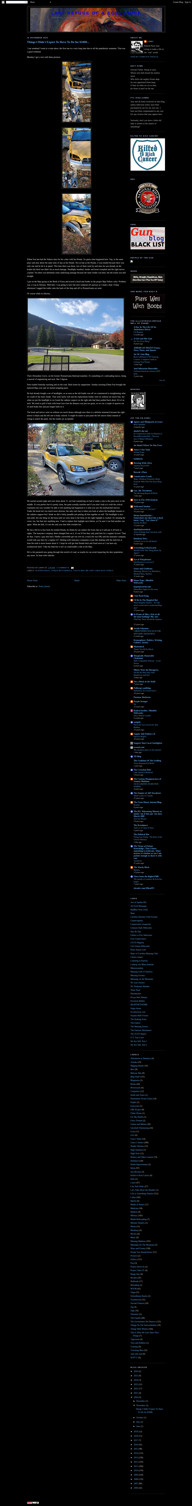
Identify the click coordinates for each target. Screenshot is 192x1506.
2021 (136, 1393)
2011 (136, 1466)
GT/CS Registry (137, 942)
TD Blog (137, 756)
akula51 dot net (141, 431)
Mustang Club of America (141, 972)
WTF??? (134, 1358)
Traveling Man (136, 1350)
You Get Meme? (140, 819)
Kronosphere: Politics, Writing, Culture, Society (148, 641)
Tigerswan (134, 1339)
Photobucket (135, 994)
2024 (136, 1380)
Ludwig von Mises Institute (142, 964)
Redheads (134, 1281)
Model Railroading (138, 1219)
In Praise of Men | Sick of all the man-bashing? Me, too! (147, 615)
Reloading (134, 1285)
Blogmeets (134, 1080)
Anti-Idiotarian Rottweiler (146, 368)
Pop (132, 1263)
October (140, 1417)
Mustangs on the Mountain (141, 979)
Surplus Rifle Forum (139, 1015)
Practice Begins (140, 736)
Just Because (135, 1172)
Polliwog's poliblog (142, 688)
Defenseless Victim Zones (141, 1099)
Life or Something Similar (141, 1193)
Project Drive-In (137, 1267)
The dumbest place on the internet (147, 750)
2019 (136, 1431)
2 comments (63, 568)
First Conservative (138, 939)
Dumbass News (140, 539)
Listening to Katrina (139, 961)
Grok (132, 1131)
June (138, 1426)
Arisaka (133, 1062)
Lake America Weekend (143, 772)
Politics (133, 1259)
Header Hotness (137, 1146)
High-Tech (135, 1153)
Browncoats (135, 1088)
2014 (136, 1453)
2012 (136, 1462)
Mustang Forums (137, 975)
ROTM (133, 1289)
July (138, 1422)
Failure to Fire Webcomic (141, 935)
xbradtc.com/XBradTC (144, 888)
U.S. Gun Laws (137, 1037)
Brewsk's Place (140, 472)
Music (133, 1237)
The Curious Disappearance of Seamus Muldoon (147, 780)
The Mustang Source (139, 1026)
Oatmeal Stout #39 (141, 465)
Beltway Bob (135, 1073)
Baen (132, 913)
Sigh (132, 1311)
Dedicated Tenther (142, 506)
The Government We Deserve (143, 1321)
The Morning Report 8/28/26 (145, 493)
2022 (136, 1388)
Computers (135, 1091)
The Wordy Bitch (141, 867)
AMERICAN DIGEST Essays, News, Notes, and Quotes (147, 349)
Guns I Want (135, 1139)
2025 (136, 1376)
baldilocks (138, 459)
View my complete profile (144, 57)
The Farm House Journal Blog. (148, 802)
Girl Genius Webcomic (140, 946)
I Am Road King (141, 596)
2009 (136, 1475)
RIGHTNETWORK (138, 1004)
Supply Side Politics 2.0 (144, 734)
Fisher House (136, 1113)
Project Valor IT (137, 1270)
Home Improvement (139, 1164)
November (141, 1405)
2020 (136, 1397)
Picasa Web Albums (138, 997)
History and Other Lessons (141, 1157)
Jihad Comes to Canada (143, 796)
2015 (136, 1449)
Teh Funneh (135, 1318)
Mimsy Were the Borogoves (146, 670)
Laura (132, 1183)
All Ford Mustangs (138, 906)
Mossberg (134, 1230)
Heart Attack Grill (138, 950)
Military (133, 1215)
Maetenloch (139, 647)
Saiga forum (135, 1008)
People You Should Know (141, 1252)
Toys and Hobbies (138, 1343)
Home (77, 580)
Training (134, 1347)
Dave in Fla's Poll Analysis (146, 500)
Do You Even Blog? (142, 341)
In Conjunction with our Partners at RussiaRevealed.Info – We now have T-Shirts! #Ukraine (148, 436)
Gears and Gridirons (143, 569)
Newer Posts (32, 580)
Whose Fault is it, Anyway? (145, 509)
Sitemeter (134, 1314)
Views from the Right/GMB (146, 876)
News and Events (137, 1248)
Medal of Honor (137, 1204)
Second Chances (137, 1303)
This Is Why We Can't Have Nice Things (93, 570)
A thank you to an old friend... (146, 541)
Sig (131, 1307)
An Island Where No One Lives (148, 445)
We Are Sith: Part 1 (138, 1041)
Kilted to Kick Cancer (139, 1175)
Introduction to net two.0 (144, 562)
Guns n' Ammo (136, 1142)
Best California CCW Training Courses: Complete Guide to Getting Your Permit (146, 359)
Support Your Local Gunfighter (148, 743)
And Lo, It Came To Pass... (144, 828)
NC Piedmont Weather (140, 986)
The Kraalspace (141, 825)
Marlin (133, 1201)
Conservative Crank (143, 476)
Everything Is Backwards (145, 548)
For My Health (136, 1117)
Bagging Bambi (137, 1066)
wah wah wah (136, 1354)
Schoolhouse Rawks (138, 1296)
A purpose (138, 861)
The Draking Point (138, 1019)
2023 (136, 1384)
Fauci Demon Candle (142, 715)
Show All (162, 380)
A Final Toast (139, 452)
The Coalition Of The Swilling (147, 761)
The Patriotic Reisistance (141, 1030)
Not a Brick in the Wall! (145, 682)
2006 (136, 1488)
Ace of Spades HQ (138, 902)
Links (132, 1197)
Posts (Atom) (44, 586)
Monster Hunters (137, 1223)
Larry (150, 41)
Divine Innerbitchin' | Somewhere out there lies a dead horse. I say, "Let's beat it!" (148, 517)
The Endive (135, 1023)
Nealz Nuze (135, 990)
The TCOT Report (138, 1034)
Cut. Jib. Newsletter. (143, 491)
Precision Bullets (137, 1001)
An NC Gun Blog (141, 354)
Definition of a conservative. (145, 691)
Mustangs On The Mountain (142, 1245)
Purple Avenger (141, 701)
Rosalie (137, 805)
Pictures (133, 1256)
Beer (132, 1069)
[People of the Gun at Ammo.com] (131, 262)
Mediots (133, 1212)
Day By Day (135, 931)
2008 (136, 1479)
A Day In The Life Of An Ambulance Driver (145, 328)
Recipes (133, 1278)
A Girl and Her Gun (143, 339)
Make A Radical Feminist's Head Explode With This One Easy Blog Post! (148, 481)
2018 (136, 1436)
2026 (136, 1371)
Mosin (133, 1226)
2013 (136, 1457)
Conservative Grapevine (140, 924)
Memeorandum (136, 968)
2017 (136, 1440)
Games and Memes (138, 1124)
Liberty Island (136, 957)
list (135, 704)
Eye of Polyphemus (142, 559)
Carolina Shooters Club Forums (143, 917)
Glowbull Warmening (139, 1128)
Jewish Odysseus (141, 628)
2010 (136, 1470)
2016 (136, 1445)
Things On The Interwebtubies (143, 1325)
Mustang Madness (138, 1241)
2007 (136, 1483)
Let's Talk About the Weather (142, 1190)
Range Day (135, 1274)
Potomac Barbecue (142, 697)
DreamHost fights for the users (146, 589)
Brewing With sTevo (143, 463)
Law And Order (137, 1186)
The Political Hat (141, 834)
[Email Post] (72, 568)
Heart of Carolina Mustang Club (144, 953)
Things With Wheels (61, 570)
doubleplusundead (142, 529)
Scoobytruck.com (137, 1012)
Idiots (132, 1168)
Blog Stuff (135, 1077)
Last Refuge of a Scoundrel (96, 13)
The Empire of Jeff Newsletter (147, 793)
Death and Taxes (137, 1095)
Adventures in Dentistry (140, 1058)
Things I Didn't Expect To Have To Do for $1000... (58, 42)
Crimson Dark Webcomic (141, 928)
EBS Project (135, 1110)
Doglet (133, 1102)
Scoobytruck (42, 570)
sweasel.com (139, 747)
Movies (133, 1234)
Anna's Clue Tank (142, 450)
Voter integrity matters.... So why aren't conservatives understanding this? (148, 605)
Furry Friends (136, 1120)
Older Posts (121, 580)
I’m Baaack (138, 332)
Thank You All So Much (143, 649)
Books (133, 1084)
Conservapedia (136, 921)
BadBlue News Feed (139, 910)
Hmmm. (137, 870)
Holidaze (134, 1161)
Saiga (132, 1292)
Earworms (134, 1106)
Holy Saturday (139, 424)
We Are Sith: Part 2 (138, 1045)
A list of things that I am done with (148, 532)
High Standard (136, 1150)
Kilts (132, 1179)
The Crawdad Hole (142, 770)
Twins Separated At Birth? (144, 763)
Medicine (134, 1208)
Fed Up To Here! (140, 523)
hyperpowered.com (142, 587)
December (141, 1401)
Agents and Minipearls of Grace (148, 422)
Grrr (132, 1135)
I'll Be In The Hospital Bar (146, 600)
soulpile (137, 722)
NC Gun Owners (137, 983)
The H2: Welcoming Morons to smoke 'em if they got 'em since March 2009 (148, 813)
